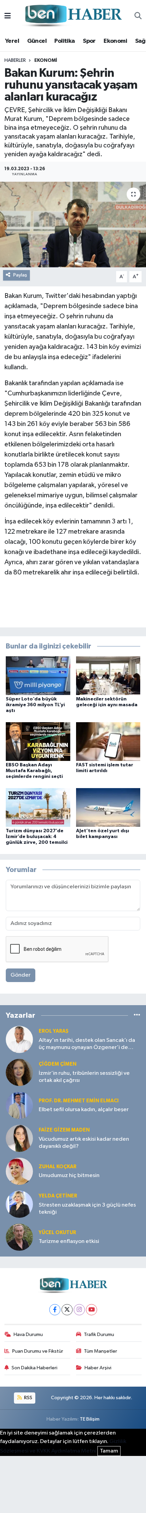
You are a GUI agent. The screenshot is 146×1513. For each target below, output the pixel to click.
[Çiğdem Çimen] (19, 1072)
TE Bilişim (89, 1419)
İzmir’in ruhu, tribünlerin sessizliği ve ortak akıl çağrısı (84, 1076)
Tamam (109, 1451)
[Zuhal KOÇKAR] (19, 1171)
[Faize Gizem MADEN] (19, 1138)
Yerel (12, 41)
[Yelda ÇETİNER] (19, 1204)
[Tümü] (137, 1015)
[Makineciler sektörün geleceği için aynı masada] (108, 675)
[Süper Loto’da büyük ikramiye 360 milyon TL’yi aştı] (38, 675)
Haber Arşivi (98, 1367)
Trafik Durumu (99, 1334)
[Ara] (138, 16)
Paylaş (20, 275)
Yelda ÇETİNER (58, 1195)
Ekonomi (115, 41)
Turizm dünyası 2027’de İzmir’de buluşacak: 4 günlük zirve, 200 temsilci (37, 837)
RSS (27, 1397)
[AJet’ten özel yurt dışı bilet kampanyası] (108, 807)
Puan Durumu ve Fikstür (37, 1351)
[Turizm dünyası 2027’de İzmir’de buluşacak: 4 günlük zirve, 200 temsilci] (38, 807)
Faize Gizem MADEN (64, 1130)
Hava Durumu (28, 1334)
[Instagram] (79, 1309)
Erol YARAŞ (54, 1031)
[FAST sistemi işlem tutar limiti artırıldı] (108, 741)
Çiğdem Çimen (57, 1064)
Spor (89, 41)
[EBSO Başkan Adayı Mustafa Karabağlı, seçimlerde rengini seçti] (38, 741)
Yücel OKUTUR (57, 1232)
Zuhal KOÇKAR (57, 1166)
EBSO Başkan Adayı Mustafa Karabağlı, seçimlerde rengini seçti (34, 771)
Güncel (37, 41)
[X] (67, 1309)
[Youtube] (91, 1309)
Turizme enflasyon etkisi (69, 1241)
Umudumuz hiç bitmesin (69, 1175)
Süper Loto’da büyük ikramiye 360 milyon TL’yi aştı (35, 705)
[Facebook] (54, 1309)
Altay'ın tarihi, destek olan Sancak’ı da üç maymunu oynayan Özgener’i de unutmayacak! (87, 1044)
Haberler (15, 60)
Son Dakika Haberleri (34, 1367)
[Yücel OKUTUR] (19, 1237)
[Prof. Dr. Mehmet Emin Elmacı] (19, 1105)
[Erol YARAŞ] (19, 1039)
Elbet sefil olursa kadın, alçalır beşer (84, 1109)
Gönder (21, 975)
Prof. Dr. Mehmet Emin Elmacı (78, 1100)
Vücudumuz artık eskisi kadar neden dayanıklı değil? (84, 1142)
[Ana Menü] (7, 16)
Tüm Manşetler (100, 1351)
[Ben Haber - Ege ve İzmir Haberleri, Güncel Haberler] (72, 16)
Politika (64, 41)
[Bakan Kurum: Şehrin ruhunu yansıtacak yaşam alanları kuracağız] (73, 224)
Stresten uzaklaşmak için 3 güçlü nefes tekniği (87, 1208)
